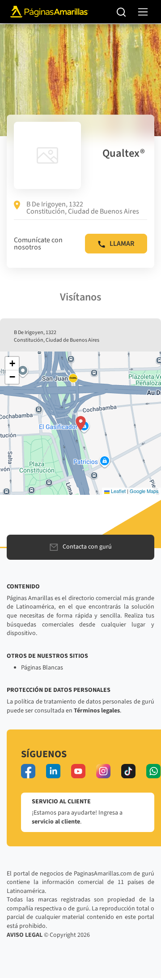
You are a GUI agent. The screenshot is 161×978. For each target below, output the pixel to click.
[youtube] (78, 771)
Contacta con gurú (87, 546)
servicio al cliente (56, 821)
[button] (81, 423)
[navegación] (142, 12)
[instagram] (103, 771)
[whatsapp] (153, 771)
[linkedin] (53, 771)
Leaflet (118, 490)
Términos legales (97, 710)
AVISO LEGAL (24, 935)
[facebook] (28, 771)
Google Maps (144, 490)
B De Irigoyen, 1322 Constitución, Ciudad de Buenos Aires (82, 208)
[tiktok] (128, 771)
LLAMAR (122, 244)
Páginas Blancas (42, 667)
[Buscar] (121, 12)
